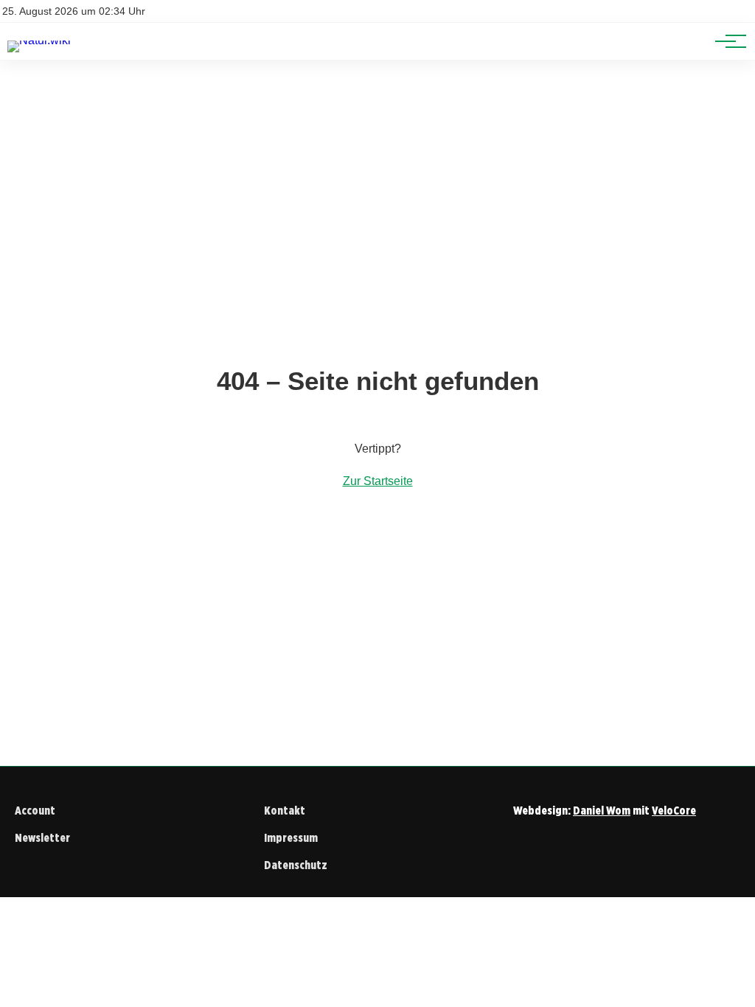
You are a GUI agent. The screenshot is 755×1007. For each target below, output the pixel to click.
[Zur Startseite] (39, 40)
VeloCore (674, 811)
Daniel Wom (601, 811)
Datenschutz (295, 865)
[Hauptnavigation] (725, 41)
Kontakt (284, 811)
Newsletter (42, 838)
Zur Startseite (378, 481)
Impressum (291, 838)
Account (35, 811)
